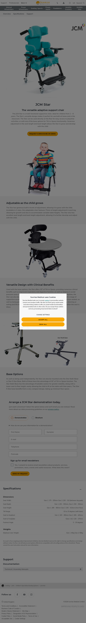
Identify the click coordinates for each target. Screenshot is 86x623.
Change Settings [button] (43, 314)
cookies (47, 300)
